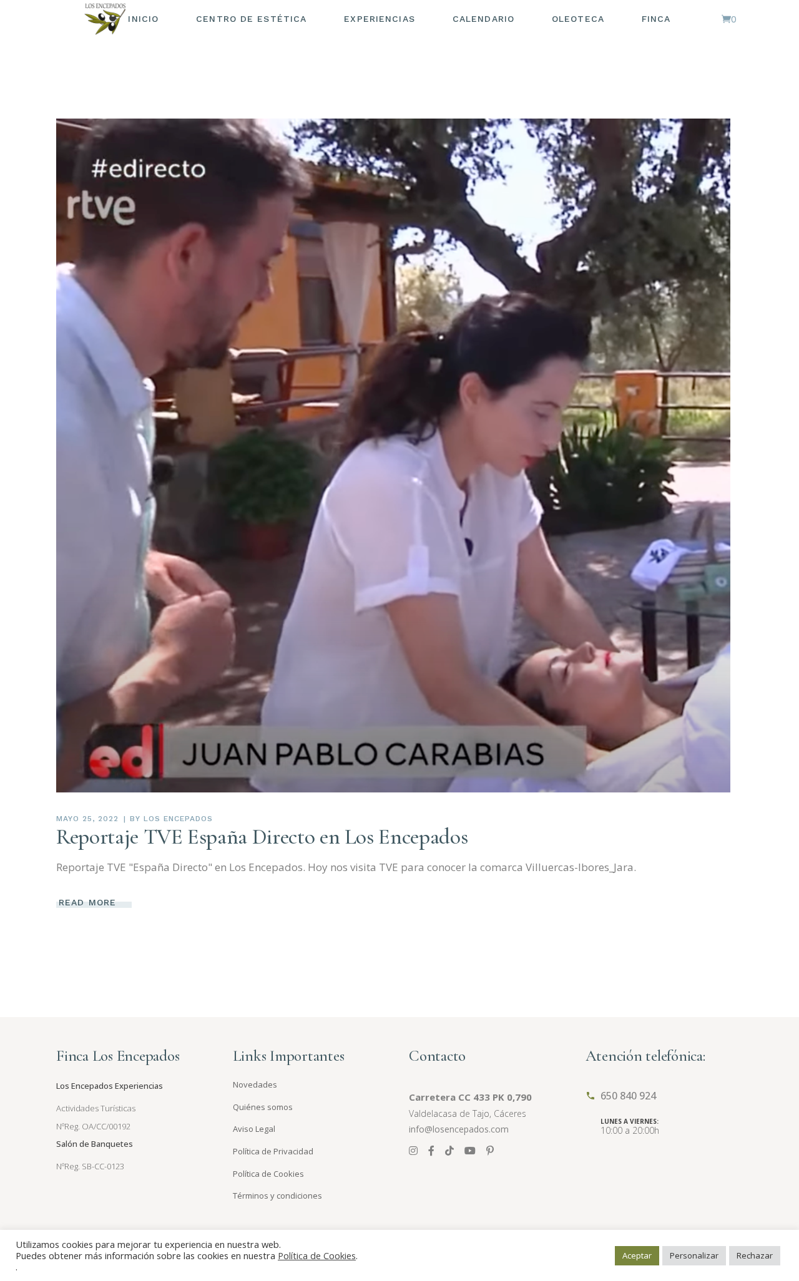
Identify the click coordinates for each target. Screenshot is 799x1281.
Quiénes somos (263, 1107)
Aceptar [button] (637, 1255)
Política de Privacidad (273, 1151)
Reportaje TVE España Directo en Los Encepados (262, 837)
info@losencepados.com (459, 1129)
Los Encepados (178, 818)
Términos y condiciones (277, 1195)
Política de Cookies (268, 1173)
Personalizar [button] (694, 1255)
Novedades (255, 1084)
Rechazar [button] (755, 1255)
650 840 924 (628, 1096)
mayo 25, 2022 (87, 818)
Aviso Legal (254, 1128)
